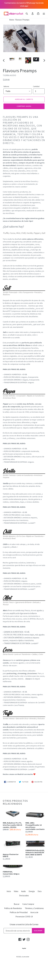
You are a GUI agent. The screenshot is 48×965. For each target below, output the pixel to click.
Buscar (16, 904)
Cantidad (36, 86)
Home (7, 20)
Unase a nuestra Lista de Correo (24, 924)
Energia (32, 891)
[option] (12, 60)
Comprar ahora (24, 106)
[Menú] (43, 13)
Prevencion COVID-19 (24, 916)
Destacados (24, 895)
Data (39, 891)
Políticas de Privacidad (19, 912)
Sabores (6, 86)
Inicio (9, 891)
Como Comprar (28, 904)
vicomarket (25, 957)
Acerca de (34, 912)
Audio (23, 891)
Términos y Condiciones (34, 908)
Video (16, 891)
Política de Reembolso (13, 908)
